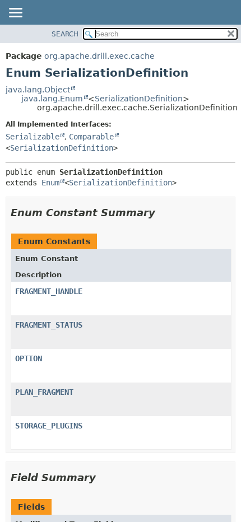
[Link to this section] (163, 212)
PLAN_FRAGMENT (44, 392)
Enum (50, 182)
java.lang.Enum (52, 98)
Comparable (91, 136)
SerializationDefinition (139, 98)
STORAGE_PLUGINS (48, 425)
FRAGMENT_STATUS (48, 324)
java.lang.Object (38, 89)
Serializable (32, 136)
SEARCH (65, 34)
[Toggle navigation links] (15, 13)
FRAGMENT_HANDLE (48, 291)
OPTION (28, 358)
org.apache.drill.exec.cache (99, 56)
